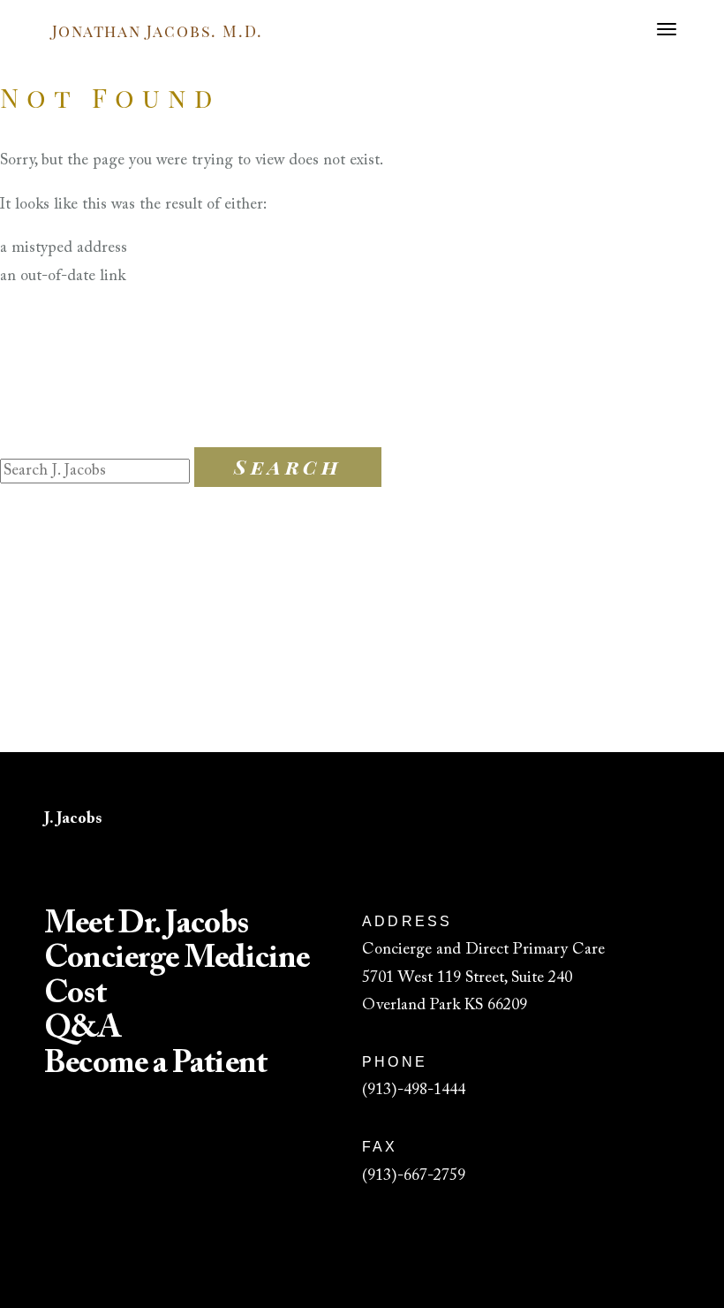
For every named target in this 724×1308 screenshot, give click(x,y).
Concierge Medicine (176, 960)
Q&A (82, 1030)
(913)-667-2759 (413, 1176)
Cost (74, 995)
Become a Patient (155, 1065)
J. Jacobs (73, 819)
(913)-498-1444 (413, 1091)
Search (288, 466)
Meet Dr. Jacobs (146, 925)
